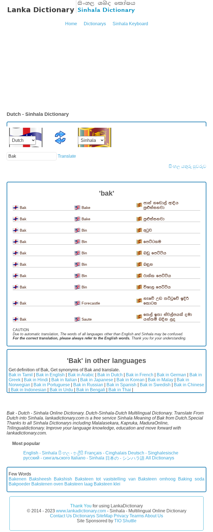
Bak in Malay (160, 379)
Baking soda (191, 479)
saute (87, 319)
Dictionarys (95, 23)
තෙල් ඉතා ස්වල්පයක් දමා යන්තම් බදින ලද (167, 317)
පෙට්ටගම (152, 241)
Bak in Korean (130, 379)
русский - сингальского (46, 458)
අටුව (147, 230)
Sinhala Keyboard (130, 23)
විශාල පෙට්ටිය (157, 287)
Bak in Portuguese (52, 384)
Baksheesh (40, 479)
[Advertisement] (106, 69)
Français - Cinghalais (106, 453)
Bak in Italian (64, 379)
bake (86, 207)
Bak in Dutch (110, 374)
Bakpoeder (19, 484)
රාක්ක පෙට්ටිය (157, 275)
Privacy (121, 515)
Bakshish (63, 479)
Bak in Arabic (81, 374)
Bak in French (139, 374)
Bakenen (17, 479)
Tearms (137, 515)
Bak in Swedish (155, 384)
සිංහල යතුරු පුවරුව (187, 166)
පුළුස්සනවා (153, 219)
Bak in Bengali (90, 389)
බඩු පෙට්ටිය (154, 253)
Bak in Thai (119, 389)
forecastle (91, 303)
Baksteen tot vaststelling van (105, 479)
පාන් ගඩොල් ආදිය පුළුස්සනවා (161, 205)
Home (71, 23)
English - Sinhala (40, 453)
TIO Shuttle (125, 520)
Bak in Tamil (21, 374)
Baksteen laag (78, 484)
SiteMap (104, 515)
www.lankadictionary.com (81, 510)
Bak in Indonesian (28, 389)
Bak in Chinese (189, 384)
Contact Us (61, 515)
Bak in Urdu (61, 389)
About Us (154, 515)
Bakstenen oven (47, 484)
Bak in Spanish (121, 384)
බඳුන (148, 264)
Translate (67, 156)
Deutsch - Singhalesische (153, 453)
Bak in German (171, 374)
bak (23, 207)
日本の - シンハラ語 (124, 458)
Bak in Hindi (36, 379)
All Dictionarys (160, 458)
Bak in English (50, 374)
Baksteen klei (107, 484)
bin (84, 230)
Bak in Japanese (96, 379)
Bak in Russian (88, 384)
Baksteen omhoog (157, 479)
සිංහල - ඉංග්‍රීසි (70, 453)
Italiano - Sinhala (87, 458)
